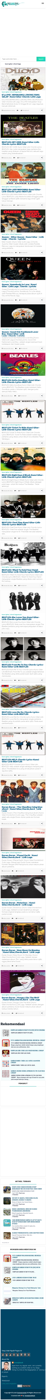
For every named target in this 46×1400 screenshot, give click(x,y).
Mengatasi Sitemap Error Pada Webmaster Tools (26, 1288)
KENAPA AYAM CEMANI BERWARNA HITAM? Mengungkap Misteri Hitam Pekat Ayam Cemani (27, 1188)
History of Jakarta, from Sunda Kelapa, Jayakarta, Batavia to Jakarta (25, 1199)
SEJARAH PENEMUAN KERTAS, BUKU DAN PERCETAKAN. (28, 1233)
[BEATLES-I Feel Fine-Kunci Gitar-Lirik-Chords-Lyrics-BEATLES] (23, 506)
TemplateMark (30, 1395)
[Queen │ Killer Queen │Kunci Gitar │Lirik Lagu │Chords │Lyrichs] (23, 220)
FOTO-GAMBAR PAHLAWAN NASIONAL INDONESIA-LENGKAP (28, 1040)
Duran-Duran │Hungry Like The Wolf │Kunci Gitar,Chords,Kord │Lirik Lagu (21, 999)
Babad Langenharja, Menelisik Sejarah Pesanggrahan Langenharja (24, 1210)
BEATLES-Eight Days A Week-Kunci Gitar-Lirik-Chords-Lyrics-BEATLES (22, 476)
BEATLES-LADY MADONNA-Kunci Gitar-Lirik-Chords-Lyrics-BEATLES (21, 191)
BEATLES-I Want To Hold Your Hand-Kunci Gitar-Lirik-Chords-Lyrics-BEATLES (23, 571)
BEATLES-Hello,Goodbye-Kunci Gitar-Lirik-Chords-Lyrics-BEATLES (21, 381)
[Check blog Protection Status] (24, 1386)
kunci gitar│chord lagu (10, 92)
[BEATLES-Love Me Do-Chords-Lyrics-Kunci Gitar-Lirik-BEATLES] (23, 696)
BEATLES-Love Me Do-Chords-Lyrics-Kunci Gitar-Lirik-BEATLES (21, 713)
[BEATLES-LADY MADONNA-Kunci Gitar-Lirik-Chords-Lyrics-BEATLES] (23, 173)
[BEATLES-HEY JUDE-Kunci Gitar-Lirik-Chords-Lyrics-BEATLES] (23, 126)
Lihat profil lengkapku (9, 1383)
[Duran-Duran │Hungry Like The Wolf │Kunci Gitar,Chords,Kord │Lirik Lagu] (23, 981)
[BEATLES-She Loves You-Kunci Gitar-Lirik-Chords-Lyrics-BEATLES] (23, 601)
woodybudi (18, 1363)
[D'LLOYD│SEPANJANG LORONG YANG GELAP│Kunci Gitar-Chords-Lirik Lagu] (23, 78)
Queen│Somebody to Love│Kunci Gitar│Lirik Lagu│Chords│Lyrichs (19, 285)
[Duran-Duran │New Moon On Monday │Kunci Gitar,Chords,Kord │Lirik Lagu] (23, 934)
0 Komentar (15, 1194)
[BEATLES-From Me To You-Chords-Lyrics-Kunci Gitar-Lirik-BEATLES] (23, 648)
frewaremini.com (5, 1242)
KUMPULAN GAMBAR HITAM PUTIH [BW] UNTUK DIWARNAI (28, 1030)
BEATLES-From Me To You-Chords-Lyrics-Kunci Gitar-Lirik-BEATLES (23, 666)
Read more (22, 1193)
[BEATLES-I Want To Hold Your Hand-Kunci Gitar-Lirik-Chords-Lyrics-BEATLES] (23, 553)
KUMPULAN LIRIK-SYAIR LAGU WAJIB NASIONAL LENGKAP (27, 1050)
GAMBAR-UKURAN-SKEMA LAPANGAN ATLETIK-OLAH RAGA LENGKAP (28, 1072)
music (20, 92)
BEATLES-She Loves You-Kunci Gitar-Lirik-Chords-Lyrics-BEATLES (20, 618)
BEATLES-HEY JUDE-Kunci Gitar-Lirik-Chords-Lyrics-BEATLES (21, 143)
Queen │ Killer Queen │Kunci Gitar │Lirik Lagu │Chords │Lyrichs (23, 238)
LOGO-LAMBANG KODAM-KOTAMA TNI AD (24, 1277)
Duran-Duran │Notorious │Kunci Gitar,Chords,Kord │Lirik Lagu (18, 904)
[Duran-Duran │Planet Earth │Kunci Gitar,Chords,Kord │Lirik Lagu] (23, 839)
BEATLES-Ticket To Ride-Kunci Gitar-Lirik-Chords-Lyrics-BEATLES (21, 429)
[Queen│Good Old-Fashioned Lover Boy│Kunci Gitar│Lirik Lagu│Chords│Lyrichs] (23, 315)
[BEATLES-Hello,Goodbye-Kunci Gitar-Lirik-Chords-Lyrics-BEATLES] (23, 364)
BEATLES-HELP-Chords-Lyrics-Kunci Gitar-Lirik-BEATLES (20, 761)
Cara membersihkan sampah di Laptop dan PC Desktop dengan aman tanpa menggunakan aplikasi (27, 1222)
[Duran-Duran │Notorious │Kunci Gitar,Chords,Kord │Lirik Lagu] (23, 886)
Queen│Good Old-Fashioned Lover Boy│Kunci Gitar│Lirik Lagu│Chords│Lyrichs (20, 333)
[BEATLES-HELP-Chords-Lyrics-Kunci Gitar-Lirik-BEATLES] (23, 743)
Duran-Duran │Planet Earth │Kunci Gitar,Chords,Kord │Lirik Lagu (20, 856)
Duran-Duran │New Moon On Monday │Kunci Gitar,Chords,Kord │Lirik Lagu (21, 951)
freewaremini (22, 1393)
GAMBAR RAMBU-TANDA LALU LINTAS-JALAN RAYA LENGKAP (25, 1062)
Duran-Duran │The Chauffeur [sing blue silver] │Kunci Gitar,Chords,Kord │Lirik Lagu (22, 808)
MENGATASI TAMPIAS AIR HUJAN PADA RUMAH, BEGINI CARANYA (27, 1299)
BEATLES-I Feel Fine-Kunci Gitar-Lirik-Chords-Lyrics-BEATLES (21, 524)
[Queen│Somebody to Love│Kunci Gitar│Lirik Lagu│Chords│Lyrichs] (23, 268)
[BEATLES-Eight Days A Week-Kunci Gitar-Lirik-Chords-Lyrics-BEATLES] (23, 458)
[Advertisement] (23, 32)
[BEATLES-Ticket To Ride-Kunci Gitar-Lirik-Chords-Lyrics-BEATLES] (23, 411)
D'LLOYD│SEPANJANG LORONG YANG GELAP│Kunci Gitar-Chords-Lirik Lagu (21, 96)
